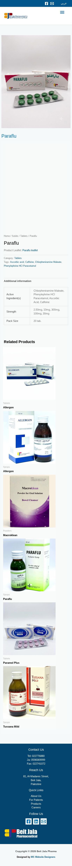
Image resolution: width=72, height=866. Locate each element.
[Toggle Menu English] (62, 12)
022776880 (38, 756)
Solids (15, 236)
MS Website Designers (43, 857)
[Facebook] (46, 3)
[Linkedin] (36, 821)
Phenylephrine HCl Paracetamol (20, 266)
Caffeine (29, 262)
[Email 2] (44, 821)
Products (36, 803)
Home (7, 236)
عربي (64, 3)
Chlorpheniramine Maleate (48, 262)
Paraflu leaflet (30, 250)
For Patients (36, 800)
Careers (36, 807)
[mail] (52, 3)
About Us (36, 796)
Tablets (24, 236)
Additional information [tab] (17, 281)
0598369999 (38, 759)
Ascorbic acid (17, 262)
